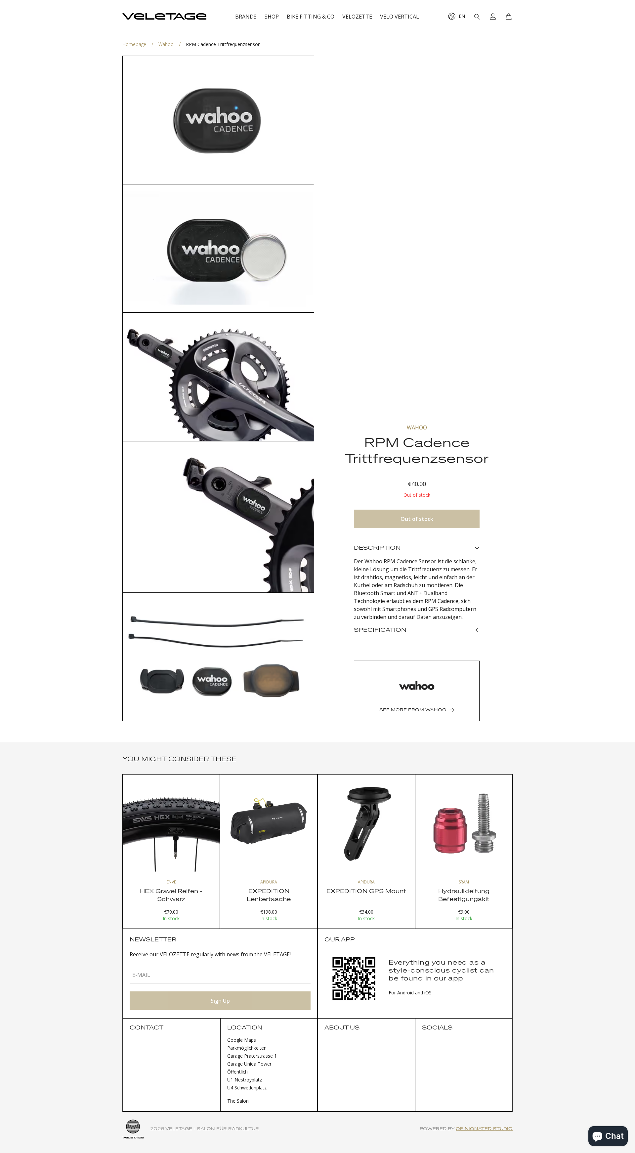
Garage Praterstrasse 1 (252, 1056)
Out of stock (417, 519)
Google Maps (241, 1040)
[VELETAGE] (164, 16)
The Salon (238, 1101)
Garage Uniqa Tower (249, 1064)
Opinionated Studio (484, 1129)
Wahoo (166, 44)
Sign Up (220, 1000)
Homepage (134, 44)
